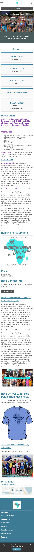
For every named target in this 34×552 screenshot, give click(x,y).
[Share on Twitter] (15, 24)
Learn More (18, 546)
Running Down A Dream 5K (17, 14)
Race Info (4, 512)
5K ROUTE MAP (7, 160)
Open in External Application (8, 484)
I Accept (16, 549)
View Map (18, 490)
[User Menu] (31, 3)
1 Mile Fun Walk (17, 68)
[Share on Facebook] (12, 24)
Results (4, 537)
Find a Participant (7, 516)
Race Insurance (7, 530)
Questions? (8, 291)
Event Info (5, 523)
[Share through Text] (21, 24)
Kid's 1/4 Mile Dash (17, 80)
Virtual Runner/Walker (17, 92)
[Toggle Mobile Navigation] (1, 3)
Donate (17, 8)
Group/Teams (6, 533)
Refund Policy (6, 519)
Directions (25, 20)
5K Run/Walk (17, 56)
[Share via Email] (18, 24)
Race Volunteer (17, 103)
